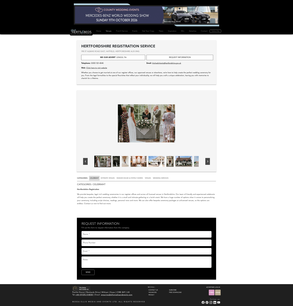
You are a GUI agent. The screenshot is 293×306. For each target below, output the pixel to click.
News (161, 31)
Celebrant (94, 178)
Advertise (192, 31)
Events (134, 31)
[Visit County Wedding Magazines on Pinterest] (207, 302)
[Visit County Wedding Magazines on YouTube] (219, 302)
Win (182, 31)
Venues (108, 31)
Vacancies (152, 292)
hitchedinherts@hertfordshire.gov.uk (166, 63)
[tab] (83, 178)
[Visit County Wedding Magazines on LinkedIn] (215, 302)
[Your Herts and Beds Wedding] (81, 32)
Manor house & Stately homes (130, 178)
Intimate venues (108, 178)
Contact (204, 31)
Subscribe (215, 31)
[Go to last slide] (85, 161)
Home (98, 31)
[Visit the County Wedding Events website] (212, 292)
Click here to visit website (96, 68)
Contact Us (153, 290)
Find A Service (122, 31)
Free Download (175, 292)
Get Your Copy (148, 31)
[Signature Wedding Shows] (146, 15)
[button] (102, 161)
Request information (180, 57)
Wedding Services (160, 178)
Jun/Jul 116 (113, 57)
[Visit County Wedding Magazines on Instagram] (211, 302)
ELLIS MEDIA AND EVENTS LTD (99, 302)
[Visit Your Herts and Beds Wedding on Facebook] (203, 302)
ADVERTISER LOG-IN (213, 287)
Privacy (151, 295)
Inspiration (172, 31)
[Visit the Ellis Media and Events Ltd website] (81, 288)
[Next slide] (207, 161)
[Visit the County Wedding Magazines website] (218, 292)
